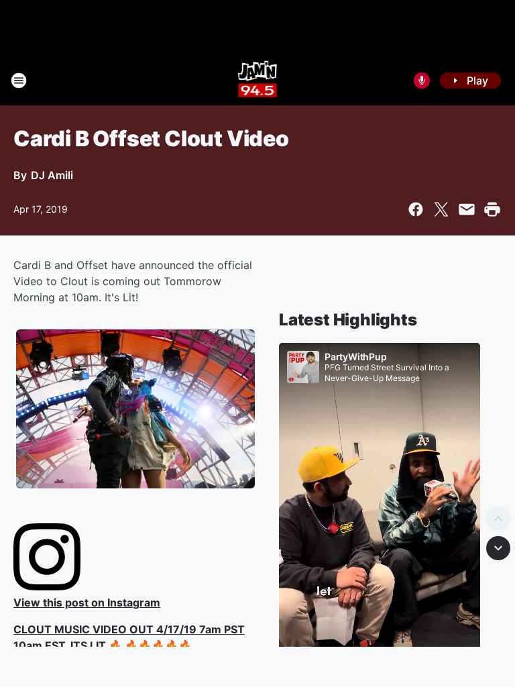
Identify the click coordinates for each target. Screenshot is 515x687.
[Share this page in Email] (466, 209)
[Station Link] (258, 80)
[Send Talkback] (422, 80)
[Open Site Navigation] (19, 80)
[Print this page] (492, 209)
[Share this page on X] (441, 209)
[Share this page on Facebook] (415, 209)
